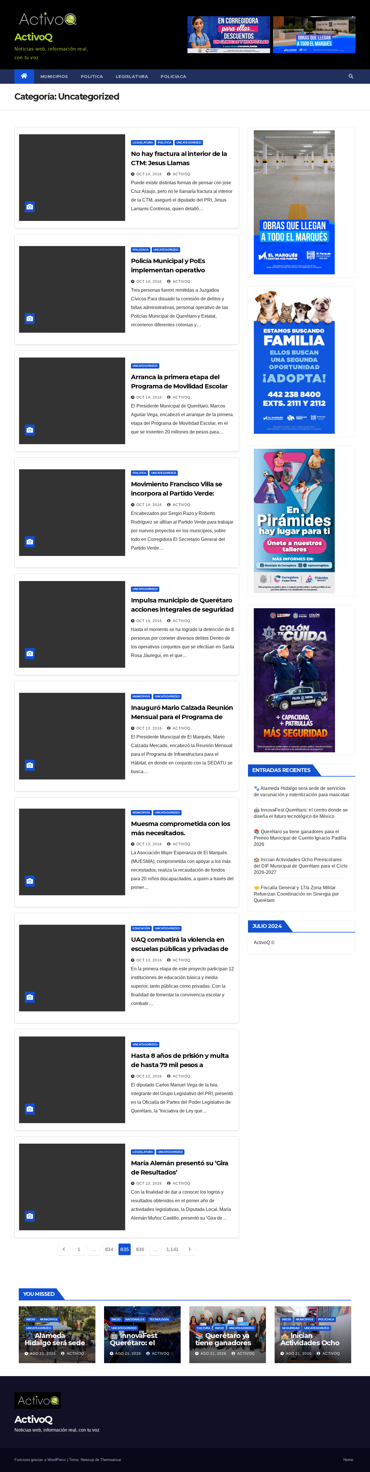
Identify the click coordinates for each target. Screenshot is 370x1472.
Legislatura (132, 76)
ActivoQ (33, 37)
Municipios (54, 76)
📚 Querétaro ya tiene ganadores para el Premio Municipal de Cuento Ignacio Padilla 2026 (300, 838)
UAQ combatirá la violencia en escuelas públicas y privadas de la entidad (179, 949)
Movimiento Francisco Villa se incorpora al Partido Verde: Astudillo (176, 493)
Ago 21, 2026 (43, 1354)
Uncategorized (188, 142)
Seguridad (290, 1328)
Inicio (30, 1319)
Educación (141, 928)
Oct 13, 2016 (149, 728)
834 (109, 1249)
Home (348, 1460)
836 (140, 1249)
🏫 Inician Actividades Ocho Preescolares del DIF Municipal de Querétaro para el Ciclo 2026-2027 (301, 866)
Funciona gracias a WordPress (40, 1460)
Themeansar (110, 1460)
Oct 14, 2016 (149, 174)
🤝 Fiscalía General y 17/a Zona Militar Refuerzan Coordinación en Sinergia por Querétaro (296, 894)
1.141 (172, 1249)
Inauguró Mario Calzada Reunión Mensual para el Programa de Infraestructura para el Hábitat (182, 717)
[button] (351, 76)
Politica (92, 76)
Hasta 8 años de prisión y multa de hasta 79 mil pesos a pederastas (180, 1065)
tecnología (159, 1319)
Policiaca (173, 76)
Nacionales (135, 1319)
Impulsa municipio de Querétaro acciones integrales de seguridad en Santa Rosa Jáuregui (182, 609)
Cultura (203, 1328)
